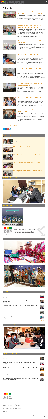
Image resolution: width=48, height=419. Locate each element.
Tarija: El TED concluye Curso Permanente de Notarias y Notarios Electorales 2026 (27, 162)
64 (12, 125)
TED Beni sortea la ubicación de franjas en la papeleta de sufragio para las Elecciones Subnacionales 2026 (30, 12)
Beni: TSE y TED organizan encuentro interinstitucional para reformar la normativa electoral (18, 310)
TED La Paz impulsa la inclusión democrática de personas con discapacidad (26, 146)
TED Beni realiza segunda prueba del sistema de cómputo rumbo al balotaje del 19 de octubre (29, 55)
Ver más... (43, 320)
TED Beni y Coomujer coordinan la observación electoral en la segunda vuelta (29, 69)
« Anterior (5, 125)
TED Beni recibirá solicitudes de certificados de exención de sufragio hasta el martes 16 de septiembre (31, 98)
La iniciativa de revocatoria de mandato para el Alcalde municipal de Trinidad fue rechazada (19, 362)
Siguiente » (15, 125)
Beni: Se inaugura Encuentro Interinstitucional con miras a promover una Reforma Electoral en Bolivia (20, 305)
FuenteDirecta (6, 415)
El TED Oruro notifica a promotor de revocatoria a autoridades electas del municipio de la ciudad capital (21, 367)
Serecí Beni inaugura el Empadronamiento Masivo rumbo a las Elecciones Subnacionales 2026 (29, 26)
